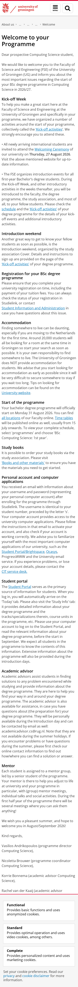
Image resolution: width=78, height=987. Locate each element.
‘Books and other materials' (23, 462)
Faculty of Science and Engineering (20, 24)
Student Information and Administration (33, 308)
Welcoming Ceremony (52, 149)
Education (28, 24)
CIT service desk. (14, 571)
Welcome (48, 24)
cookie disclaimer (36, 976)
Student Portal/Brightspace (23, 551)
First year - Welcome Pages (36, 24)
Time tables (64, 418)
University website (16, 393)
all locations (11, 418)
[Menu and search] (55, 8)
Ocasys (51, 551)
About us (8, 24)
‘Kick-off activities (49, 129)
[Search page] (67, 8)
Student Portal (19, 586)
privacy (9, 976)
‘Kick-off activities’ (43, 209)
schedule (9, 209)
